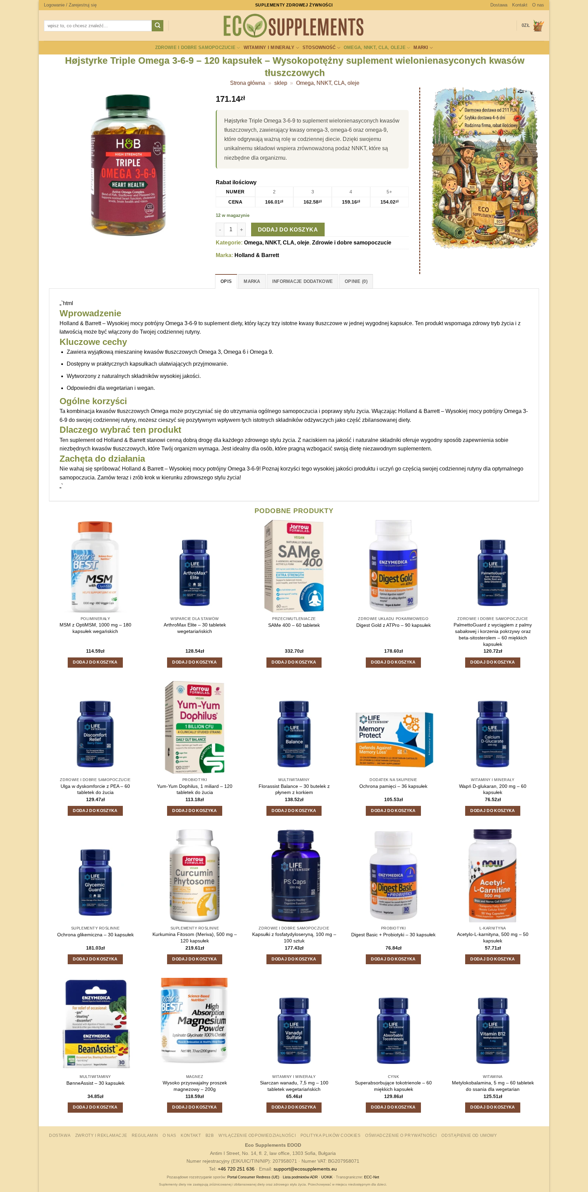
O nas (538, 4)
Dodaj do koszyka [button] (95, 662)
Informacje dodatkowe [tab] (302, 281)
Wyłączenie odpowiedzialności (257, 1135)
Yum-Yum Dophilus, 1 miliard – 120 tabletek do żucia (194, 789)
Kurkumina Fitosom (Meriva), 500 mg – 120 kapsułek (194, 937)
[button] (70, 5)
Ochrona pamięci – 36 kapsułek (393, 786)
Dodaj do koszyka (288, 230)
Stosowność (319, 47)
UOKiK (326, 1177)
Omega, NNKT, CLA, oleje (375, 47)
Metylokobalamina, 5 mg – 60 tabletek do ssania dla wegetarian (493, 1086)
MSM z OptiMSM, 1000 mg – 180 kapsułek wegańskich (95, 628)
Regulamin (145, 1135)
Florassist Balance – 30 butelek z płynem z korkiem (294, 789)
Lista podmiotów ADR (300, 1177)
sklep (280, 83)
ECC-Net (371, 1177)
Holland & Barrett (256, 255)
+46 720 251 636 (236, 1169)
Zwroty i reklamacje (101, 1135)
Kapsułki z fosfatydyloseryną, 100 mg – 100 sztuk (294, 937)
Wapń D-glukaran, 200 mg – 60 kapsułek (492, 789)
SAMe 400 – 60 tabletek (294, 625)
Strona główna (247, 83)
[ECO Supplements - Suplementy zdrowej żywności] (294, 25)
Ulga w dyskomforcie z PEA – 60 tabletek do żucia (95, 789)
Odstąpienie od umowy (469, 1135)
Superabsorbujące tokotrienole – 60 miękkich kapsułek (393, 1086)
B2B (210, 1135)
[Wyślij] (157, 26)
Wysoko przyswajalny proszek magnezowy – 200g (195, 1086)
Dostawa (498, 4)
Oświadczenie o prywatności (401, 1135)
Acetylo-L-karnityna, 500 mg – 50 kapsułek (492, 937)
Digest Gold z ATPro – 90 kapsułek (393, 625)
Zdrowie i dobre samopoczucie (195, 47)
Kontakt (519, 4)
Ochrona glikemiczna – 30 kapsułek (95, 934)
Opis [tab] (226, 281)
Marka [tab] (252, 281)
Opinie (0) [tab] (356, 281)
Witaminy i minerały (269, 47)
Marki (420, 47)
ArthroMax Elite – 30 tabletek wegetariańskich (195, 628)
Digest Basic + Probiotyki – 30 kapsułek (393, 934)
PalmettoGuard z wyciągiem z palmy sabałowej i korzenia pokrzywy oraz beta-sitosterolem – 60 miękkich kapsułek (493, 634)
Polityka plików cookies (330, 1135)
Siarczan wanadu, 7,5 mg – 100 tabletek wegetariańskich (294, 1086)
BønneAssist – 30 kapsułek (95, 1083)
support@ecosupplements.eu (305, 1169)
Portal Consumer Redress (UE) (253, 1177)
